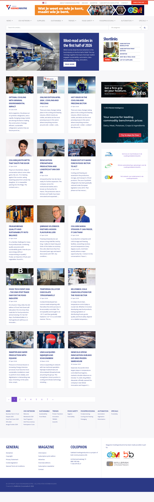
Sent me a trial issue (127, 57)
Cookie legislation (12, 463)
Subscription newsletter (109, 3)
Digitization (101, 416)
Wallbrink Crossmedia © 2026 (24, 486)
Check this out (138, 2)
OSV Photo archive (29, 422)
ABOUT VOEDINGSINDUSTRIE (69, 3)
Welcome (26, 414)
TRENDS (71, 21)
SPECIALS (142, 21)
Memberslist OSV (28, 416)
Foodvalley (114, 414)
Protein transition (57, 414)
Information (42, 453)
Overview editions (44, 463)
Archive (85, 3)
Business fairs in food (12, 414)
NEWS (9, 21)
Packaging (84, 419)
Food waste (42, 416)
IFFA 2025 (8, 422)
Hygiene (70, 414)
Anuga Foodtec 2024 (12, 424)
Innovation (55, 416)
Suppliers (41, 21)
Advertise (93, 3)
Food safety (87, 21)
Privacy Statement (12, 459)
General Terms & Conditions (15, 466)
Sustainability (43, 414)
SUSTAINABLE (56, 21)
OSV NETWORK (24, 21)
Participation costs (29, 424)
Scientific (55, 422)
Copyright (9, 456)
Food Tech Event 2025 (12, 419)
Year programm (28, 419)
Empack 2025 (10, 416)
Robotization (101, 419)
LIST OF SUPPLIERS (126, 60)
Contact (124, 3)
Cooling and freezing (87, 416)
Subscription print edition (127, 50)
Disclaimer (9, 453)
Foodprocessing (107, 21)
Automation (126, 21)
